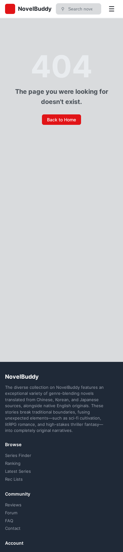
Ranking (12, 463)
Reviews (13, 504)
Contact (12, 528)
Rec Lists (14, 479)
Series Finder (18, 455)
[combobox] (82, 8)
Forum (11, 512)
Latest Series (18, 471)
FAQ (9, 520)
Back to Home (61, 119)
